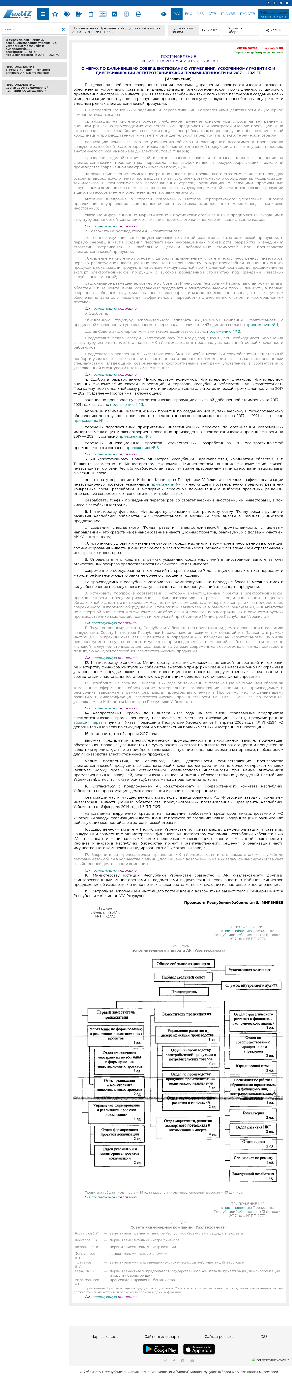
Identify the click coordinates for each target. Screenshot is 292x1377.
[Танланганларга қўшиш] (55, 14)
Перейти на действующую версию (258, 52)
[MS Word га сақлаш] (115, 14)
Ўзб (200, 14)
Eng (188, 14)
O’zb (212, 14)
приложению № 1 (261, 325)
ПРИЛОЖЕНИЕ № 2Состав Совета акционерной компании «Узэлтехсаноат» (27, 87)
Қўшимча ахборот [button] (234, 30)
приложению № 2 (223, 331)
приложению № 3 (126, 404)
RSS (264, 1336)
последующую (104, 226)
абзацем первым (90, 722)
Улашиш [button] (277, 30)
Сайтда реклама (220, 1336)
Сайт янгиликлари (161, 1336)
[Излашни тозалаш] (63, 29)
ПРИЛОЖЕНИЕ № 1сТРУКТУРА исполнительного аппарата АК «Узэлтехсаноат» (28, 70)
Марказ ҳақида (105, 1336)
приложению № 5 (135, 436)
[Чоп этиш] (138, 14)
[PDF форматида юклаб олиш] (126, 14)
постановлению (238, 931)
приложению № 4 (90, 420)
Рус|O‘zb (247, 14)
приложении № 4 (167, 484)
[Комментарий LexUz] (79, 14)
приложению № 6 (142, 448)
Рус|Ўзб (228, 14)
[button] (34, 47)
